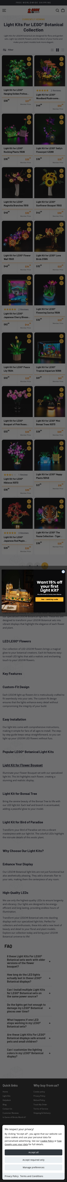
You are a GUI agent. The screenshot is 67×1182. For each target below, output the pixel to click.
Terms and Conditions (31, 1176)
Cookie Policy (47, 1140)
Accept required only (33, 1159)
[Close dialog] (63, 571)
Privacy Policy (12, 1176)
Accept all (34, 1152)
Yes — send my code (49, 599)
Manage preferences (33, 1167)
